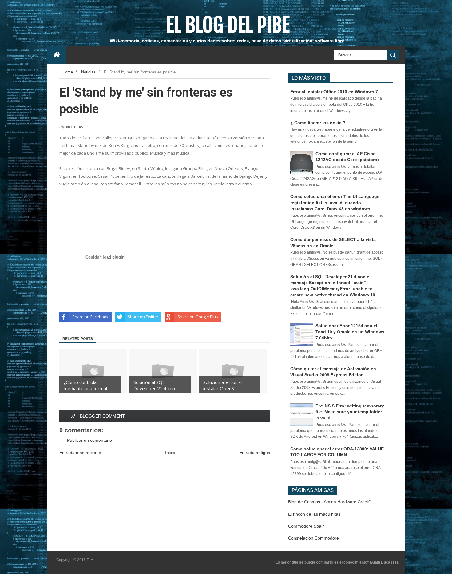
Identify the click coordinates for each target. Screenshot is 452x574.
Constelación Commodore (313, 538)
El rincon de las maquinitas (314, 514)
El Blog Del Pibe (227, 25)
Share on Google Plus (197, 316)
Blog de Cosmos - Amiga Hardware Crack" (329, 501)
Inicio (170, 452)
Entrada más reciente (80, 452)
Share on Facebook (90, 316)
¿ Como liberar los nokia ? (318, 122)
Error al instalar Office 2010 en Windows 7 (334, 91)
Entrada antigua (254, 452)
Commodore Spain (306, 526)
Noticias (74, 127)
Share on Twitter (143, 316)
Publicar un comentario (89, 440)
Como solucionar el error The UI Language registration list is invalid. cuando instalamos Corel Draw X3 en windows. (334, 202)
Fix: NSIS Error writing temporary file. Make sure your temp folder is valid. (349, 411)
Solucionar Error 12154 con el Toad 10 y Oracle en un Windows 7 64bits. (349, 331)
